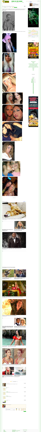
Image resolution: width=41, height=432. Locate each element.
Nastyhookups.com (33, 61)
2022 (33, 83)
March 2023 (32, 81)
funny (29, 33)
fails (37, 32)
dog (34, 32)
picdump (37, 35)
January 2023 (32, 82)
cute (30, 31)
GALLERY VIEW (15, 7)
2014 (33, 88)
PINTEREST (20, 1)
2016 (33, 87)
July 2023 (32, 78)
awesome (33, 30)
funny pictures (30, 34)
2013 (33, 89)
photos (36, 35)
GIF (15, 1)
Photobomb (34, 35)
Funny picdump (36, 33)
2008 (33, 92)
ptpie (6, 387)
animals (30, 30)
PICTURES (5, 7)
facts (35, 32)
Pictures (4, 430)
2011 (33, 90)
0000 (33, 93)
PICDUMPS (13, 1)
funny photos (32, 33)
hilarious (33, 34)
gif (31, 34)
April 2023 (32, 80)
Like (24, 6)
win (32, 36)
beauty (36, 30)
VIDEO (17, 1)
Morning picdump (30, 35)
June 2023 (32, 79)
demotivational (32, 32)
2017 (33, 86)
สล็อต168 (33, 62)
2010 (33, 91)
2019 (33, 85)
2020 (33, 84)
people (32, 35)
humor (36, 34)
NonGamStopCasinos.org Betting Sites (16, 430)
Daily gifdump (33, 31)
